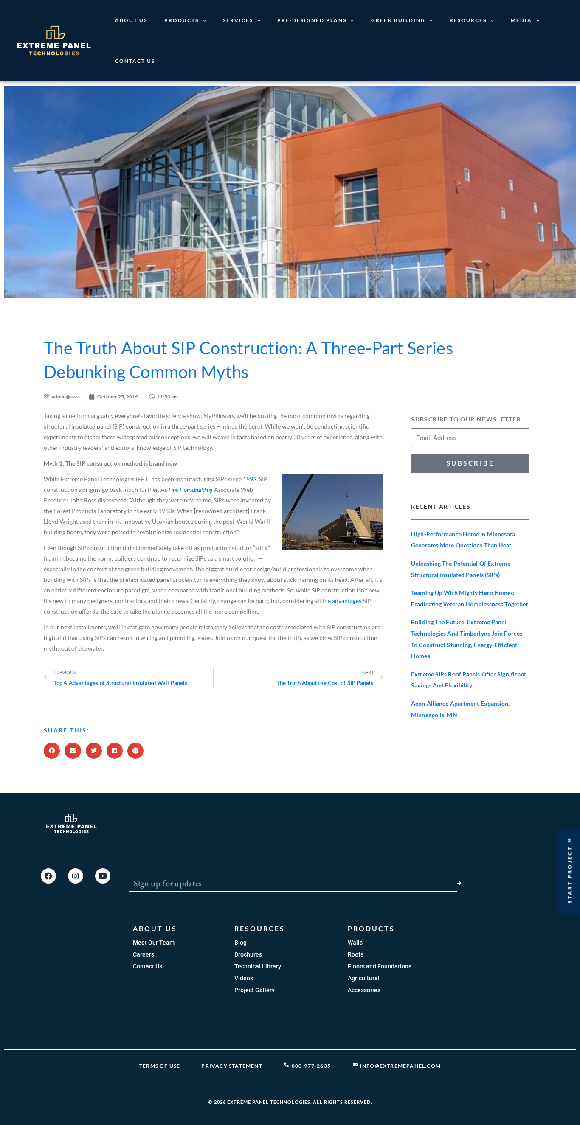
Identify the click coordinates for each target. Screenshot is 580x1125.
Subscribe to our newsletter (466, 419)
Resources (468, 20)
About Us (131, 20)
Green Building (398, 20)
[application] (202, 20)
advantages (346, 600)
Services (238, 20)
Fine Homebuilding (191, 489)
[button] (52, 751)
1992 (249, 479)
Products (181, 20)
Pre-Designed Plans (311, 20)
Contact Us (135, 61)
